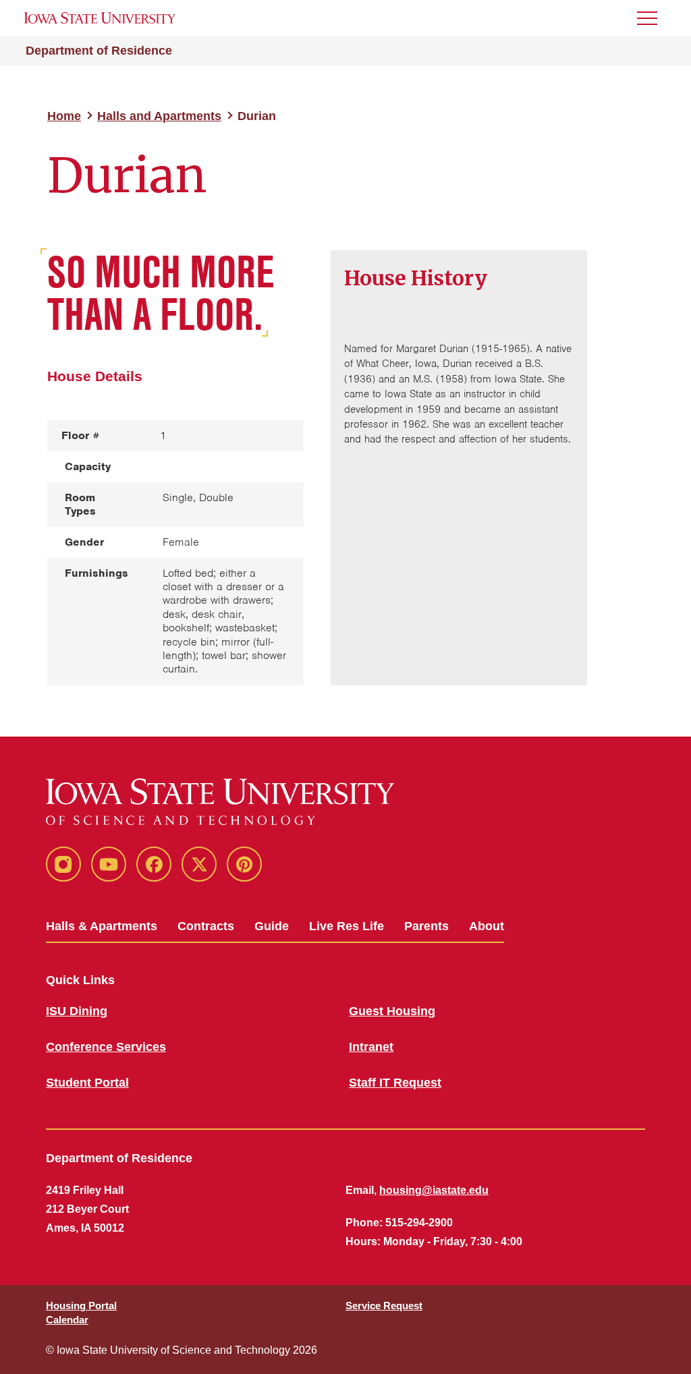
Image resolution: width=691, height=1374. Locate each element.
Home (64, 116)
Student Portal (87, 1082)
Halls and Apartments (159, 116)
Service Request (384, 1305)
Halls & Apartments (101, 926)
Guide (271, 926)
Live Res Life (346, 926)
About (486, 926)
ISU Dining (76, 1011)
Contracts (205, 926)
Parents (426, 926)
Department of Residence (99, 50)
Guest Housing (392, 1011)
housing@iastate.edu (434, 1190)
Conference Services (106, 1047)
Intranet (371, 1047)
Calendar (67, 1319)
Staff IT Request (395, 1082)
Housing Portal (81, 1305)
